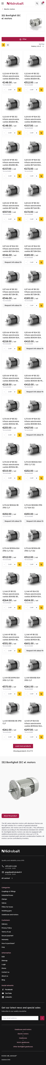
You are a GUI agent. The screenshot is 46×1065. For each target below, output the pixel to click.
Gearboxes (23, 1038)
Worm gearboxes (23, 1042)
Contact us (5, 972)
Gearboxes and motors (10, 915)
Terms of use (6, 932)
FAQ (3, 947)
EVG (8, 1059)
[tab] (11, 817)
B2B (3, 957)
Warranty (5, 939)
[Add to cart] (19, 89)
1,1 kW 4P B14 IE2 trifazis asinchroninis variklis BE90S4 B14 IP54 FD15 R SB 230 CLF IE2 (32, 596)
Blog (3, 980)
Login (4, 964)
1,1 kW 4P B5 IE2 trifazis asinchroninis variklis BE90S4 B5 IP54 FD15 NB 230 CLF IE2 (12, 639)
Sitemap (4, 961)
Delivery (4, 924)
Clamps (4, 899)
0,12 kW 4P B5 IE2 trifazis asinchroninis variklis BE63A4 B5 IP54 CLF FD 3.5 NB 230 (32, 78)
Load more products (23, 746)
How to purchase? (8, 943)
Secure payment (7, 936)
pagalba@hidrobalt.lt (13, 872)
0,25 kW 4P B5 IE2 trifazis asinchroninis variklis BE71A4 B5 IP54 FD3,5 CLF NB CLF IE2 (11, 208)
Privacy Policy (7, 928)
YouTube (8, 993)
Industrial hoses (7, 895)
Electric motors (23, 1034)
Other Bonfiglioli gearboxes (23, 1047)
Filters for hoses (7, 907)
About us (5, 976)
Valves (4, 903)
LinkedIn (8, 997)
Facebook (9, 990)
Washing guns (7, 911)
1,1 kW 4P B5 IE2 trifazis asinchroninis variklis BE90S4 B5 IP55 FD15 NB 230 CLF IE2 (33, 639)
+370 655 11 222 (11, 866)
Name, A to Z (36, 46)
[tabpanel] (23, 830)
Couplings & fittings (9, 891)
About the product (10, 816)
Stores (4, 968)
